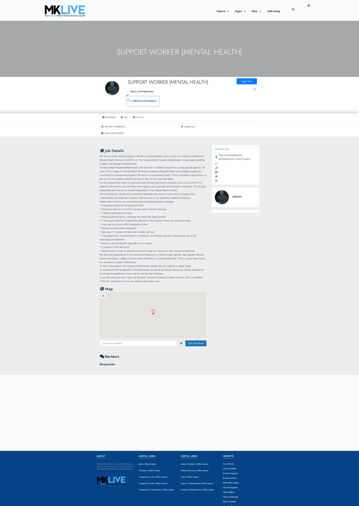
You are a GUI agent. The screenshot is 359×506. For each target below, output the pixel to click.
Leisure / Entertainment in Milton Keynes (197, 483)
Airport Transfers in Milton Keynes (194, 464)
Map (109, 289)
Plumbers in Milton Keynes (149, 470)
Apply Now (246, 81)
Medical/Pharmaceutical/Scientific (155, 101)
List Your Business (229, 468)
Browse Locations (230, 478)
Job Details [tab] (110, 117)
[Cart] (307, 6)
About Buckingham (230, 487)
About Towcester (229, 501)
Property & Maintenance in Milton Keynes (197, 489)
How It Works (228, 464)
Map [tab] (126, 117)
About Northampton (230, 496)
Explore (221, 11)
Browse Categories (230, 473)
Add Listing (273, 11)
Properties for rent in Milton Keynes (153, 477)
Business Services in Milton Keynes (194, 470)
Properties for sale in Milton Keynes (153, 483)
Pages (238, 11)
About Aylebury (229, 492)
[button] (153, 311)
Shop (254, 11)
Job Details (114, 151)
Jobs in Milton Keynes (147, 464)
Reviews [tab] (140, 117)
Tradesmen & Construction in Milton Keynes (156, 489)
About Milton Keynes (231, 482)
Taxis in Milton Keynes (189, 477)
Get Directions (196, 343)
